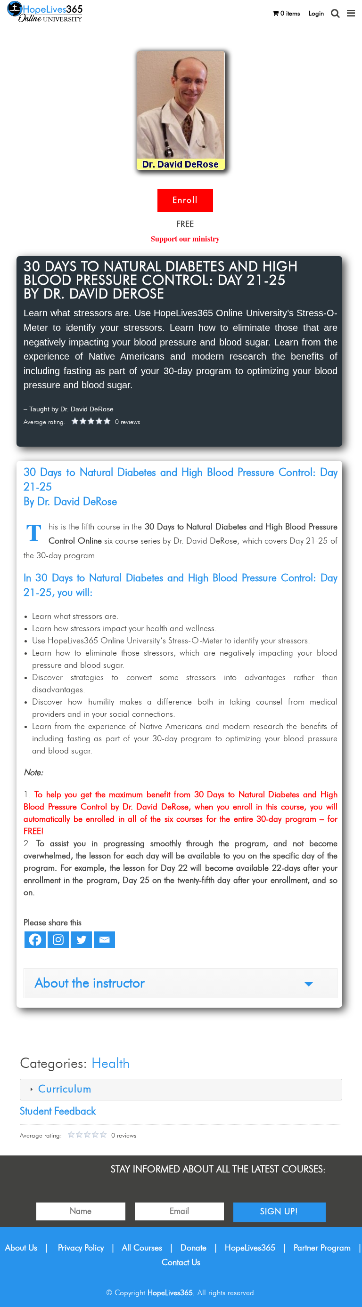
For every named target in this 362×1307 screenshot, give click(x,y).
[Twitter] (81, 939)
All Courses (142, 1248)
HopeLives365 (250, 1248)
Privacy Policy (81, 1248)
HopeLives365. (171, 1293)
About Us (21, 1248)
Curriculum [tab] (63, 1089)
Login (316, 13)
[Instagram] (58, 939)
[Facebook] (35, 939)
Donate (193, 1248)
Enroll (185, 200)
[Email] (104, 939)
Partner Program (322, 1248)
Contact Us (181, 1263)
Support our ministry (185, 238)
